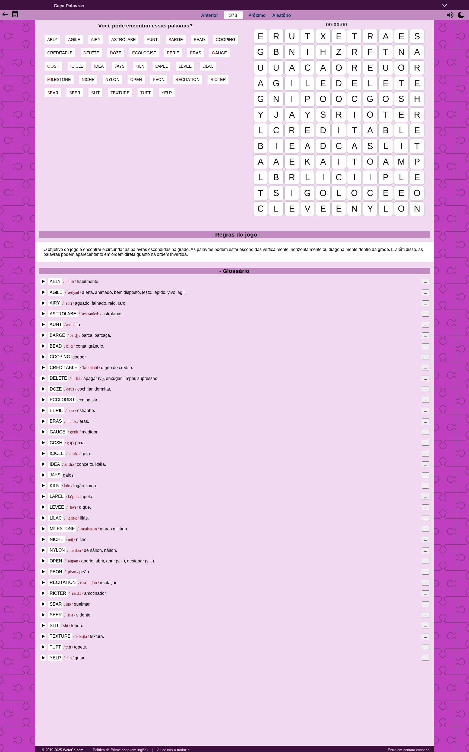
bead (199, 39)
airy (95, 39)
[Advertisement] (234, 703)
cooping (225, 39)
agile (74, 39)
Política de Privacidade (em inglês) (120, 750)
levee (185, 66)
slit (95, 92)
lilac (208, 66)
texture (119, 92)
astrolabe (123, 39)
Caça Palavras (69, 5)
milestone (59, 79)
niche (88, 79)
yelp (166, 92)
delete (91, 53)
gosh (53, 66)
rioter (218, 79)
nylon (112, 79)
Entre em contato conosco (408, 750)
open (136, 79)
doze (115, 53)
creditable (59, 53)
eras (195, 53)
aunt (152, 39)
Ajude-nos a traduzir (173, 750)
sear (52, 92)
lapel (161, 66)
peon (158, 79)
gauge (219, 53)
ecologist (144, 53)
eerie (173, 53)
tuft (145, 92)
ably (52, 39)
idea (99, 66)
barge (176, 39)
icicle (76, 66)
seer (74, 92)
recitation (187, 79)
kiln (139, 66)
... (425, 281)
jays (120, 66)
